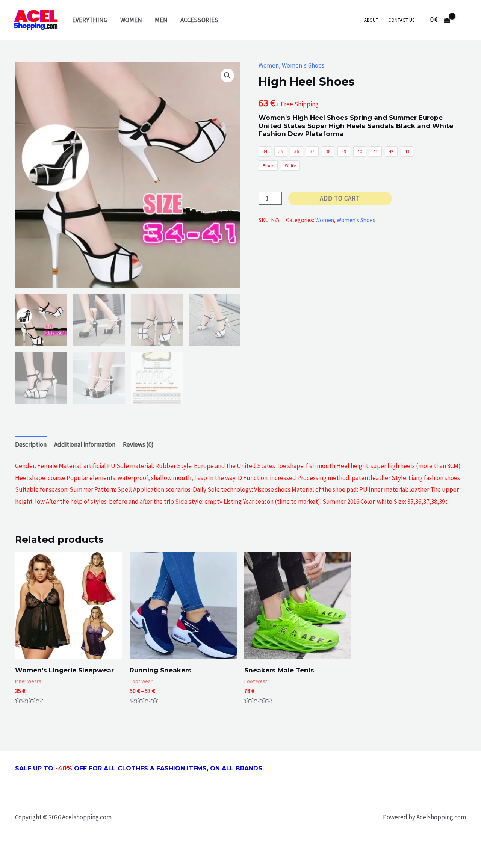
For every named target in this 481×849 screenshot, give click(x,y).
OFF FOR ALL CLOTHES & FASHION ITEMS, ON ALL (165, 768)
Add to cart (340, 198)
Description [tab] (31, 444)
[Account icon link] (464, 20)
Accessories (199, 20)
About (371, 20)
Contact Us (401, 20)
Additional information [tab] (84, 444)
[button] (227, 75)
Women (131, 20)
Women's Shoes (303, 65)
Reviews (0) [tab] (138, 444)
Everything (89, 20)
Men (161, 20)
